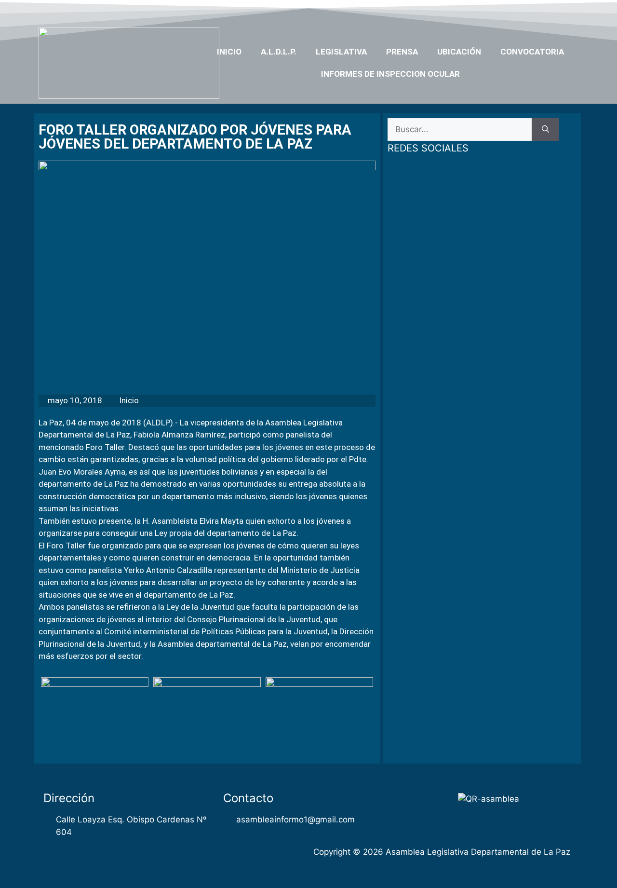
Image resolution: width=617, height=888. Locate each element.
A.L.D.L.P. (278, 51)
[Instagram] (550, 11)
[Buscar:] (460, 129)
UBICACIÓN (459, 51)
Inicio (229, 51)
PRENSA (402, 51)
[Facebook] (494, 11)
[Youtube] (531, 11)
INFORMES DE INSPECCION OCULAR (390, 74)
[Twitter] (513, 11)
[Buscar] (545, 129)
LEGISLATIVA (341, 51)
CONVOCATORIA (532, 51)
